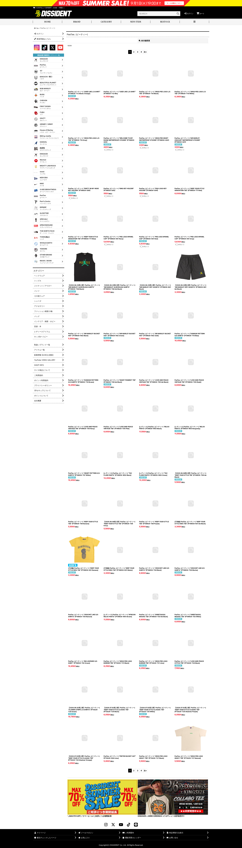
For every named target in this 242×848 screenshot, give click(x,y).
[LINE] (136, 825)
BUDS (42, 95)
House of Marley (47, 131)
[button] (194, 22)
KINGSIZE (44, 60)
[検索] (178, 14)
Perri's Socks (45, 202)
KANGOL (43, 143)
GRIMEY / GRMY (46, 125)
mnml (42, 173)
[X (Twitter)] (113, 825)
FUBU (42, 113)
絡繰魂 (45, 149)
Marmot (43, 161)
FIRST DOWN (45, 107)
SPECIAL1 (45, 220)
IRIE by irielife (49, 137)
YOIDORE (43, 250)
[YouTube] (121, 825)
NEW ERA (44, 179)
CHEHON (43, 101)
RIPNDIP (45, 208)
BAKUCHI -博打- (46, 78)
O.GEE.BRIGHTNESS (48, 190)
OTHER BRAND (46, 256)
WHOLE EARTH (46, 244)
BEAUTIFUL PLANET (48, 84)
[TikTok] (128, 825)
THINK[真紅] (45, 238)
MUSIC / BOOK (47, 262)
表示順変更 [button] (145, 41)
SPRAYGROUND (46, 226)
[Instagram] (106, 825)
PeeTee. (43, 66)
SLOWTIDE (44, 214)
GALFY (43, 119)
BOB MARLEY (45, 90)
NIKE (42, 184)
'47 (46, 72)
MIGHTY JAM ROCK (48, 167)
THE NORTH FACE (47, 232)
